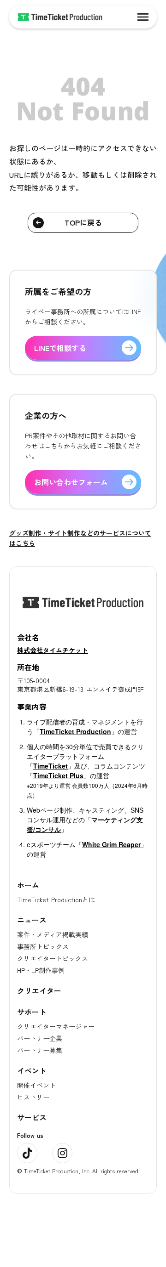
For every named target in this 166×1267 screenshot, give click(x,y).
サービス (32, 1117)
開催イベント (36, 1085)
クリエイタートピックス (52, 958)
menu (143, 17)
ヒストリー (33, 1097)
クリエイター (39, 990)
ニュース (32, 919)
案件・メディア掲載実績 (52, 934)
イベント (32, 1070)
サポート (32, 1011)
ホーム (28, 884)
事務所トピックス (43, 946)
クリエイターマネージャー (56, 1026)
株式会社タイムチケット (52, 650)
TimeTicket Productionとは (56, 899)
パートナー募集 (39, 1050)
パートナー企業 (39, 1038)
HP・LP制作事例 (41, 970)
